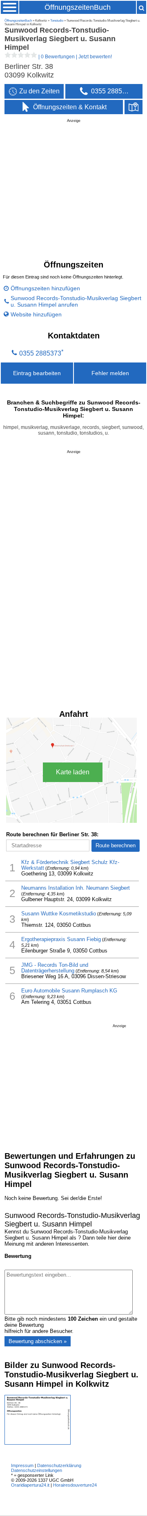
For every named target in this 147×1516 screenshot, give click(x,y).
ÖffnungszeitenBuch (78, 7)
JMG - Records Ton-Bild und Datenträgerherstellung (54, 968)
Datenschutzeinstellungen (36, 1470)
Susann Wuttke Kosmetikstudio (58, 914)
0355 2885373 (40, 353)
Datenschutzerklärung (59, 1465)
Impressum (22, 1465)
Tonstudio (56, 20)
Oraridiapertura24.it (30, 1485)
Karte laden (72, 772)
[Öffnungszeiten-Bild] (37, 1443)
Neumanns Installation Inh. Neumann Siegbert (75, 888)
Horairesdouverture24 (75, 1485)
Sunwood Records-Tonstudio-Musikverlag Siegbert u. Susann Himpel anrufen (76, 301)
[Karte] (134, 107)
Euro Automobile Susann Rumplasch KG (69, 991)
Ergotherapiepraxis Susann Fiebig (61, 939)
